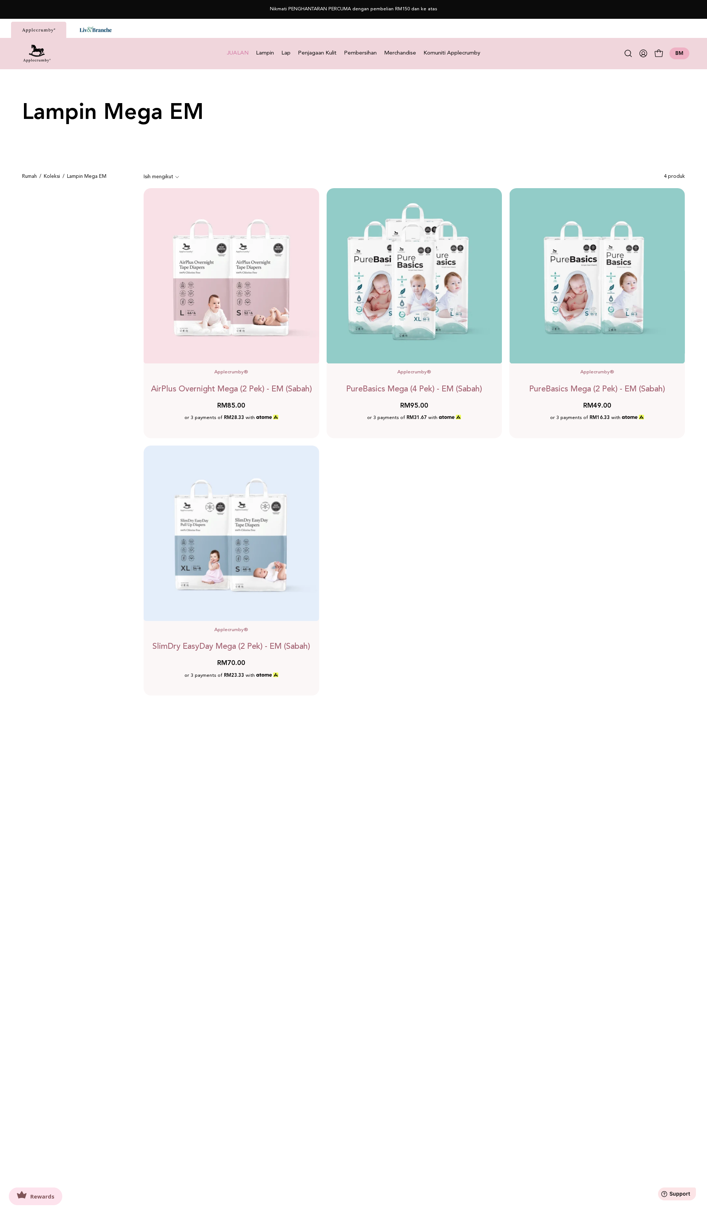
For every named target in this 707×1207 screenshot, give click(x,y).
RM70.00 (231, 663)
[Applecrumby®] (37, 53)
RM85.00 (231, 406)
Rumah (29, 176)
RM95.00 (414, 406)
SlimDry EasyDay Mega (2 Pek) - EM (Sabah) (231, 647)
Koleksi (52, 176)
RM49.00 (597, 406)
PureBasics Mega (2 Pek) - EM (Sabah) (597, 389)
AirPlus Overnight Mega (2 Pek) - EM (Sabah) (231, 389)
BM (679, 53)
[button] (628, 53)
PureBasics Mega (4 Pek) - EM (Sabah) (414, 389)
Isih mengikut (158, 176)
